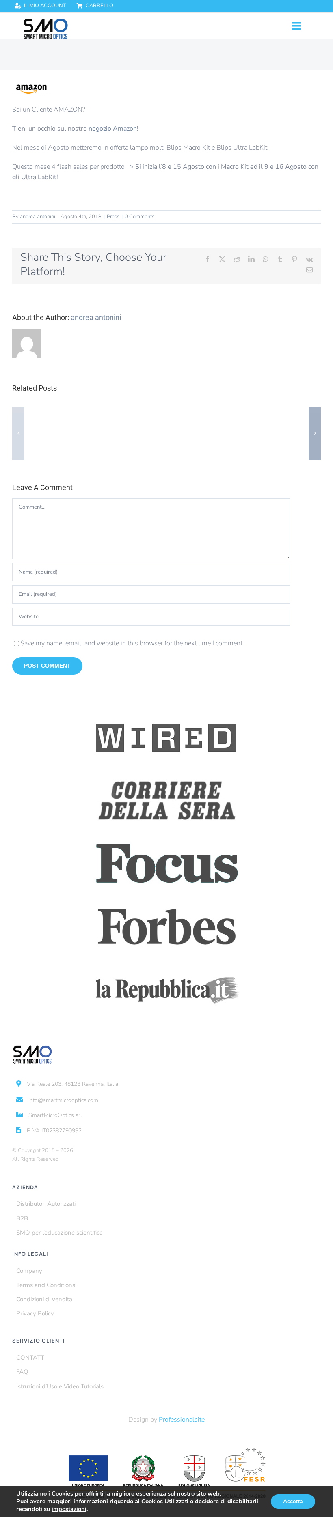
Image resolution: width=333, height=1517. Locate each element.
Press (113, 216)
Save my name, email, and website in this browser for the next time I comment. (132, 643)
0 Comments (139, 216)
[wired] (166, 712)
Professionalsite (182, 1419)
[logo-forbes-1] (166, 901)
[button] (18, 433)
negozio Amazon (113, 128)
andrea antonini (37, 216)
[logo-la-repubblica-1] (166, 964)
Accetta (293, 1501)
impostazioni (69, 1509)
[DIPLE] (46, 21)
